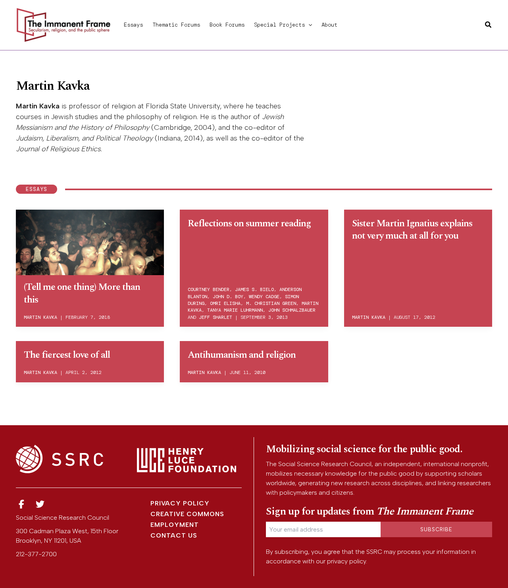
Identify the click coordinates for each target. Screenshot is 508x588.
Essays (133, 24)
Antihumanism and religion (242, 355)
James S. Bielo (254, 289)
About (329, 24)
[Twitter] (40, 504)
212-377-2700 (36, 554)
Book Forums (227, 24)
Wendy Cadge (264, 296)
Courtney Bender (208, 289)
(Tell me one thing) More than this (82, 293)
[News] (21, 504)
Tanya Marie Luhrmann (235, 310)
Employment (174, 524)
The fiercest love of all (67, 355)
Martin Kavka (40, 317)
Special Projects (279, 24)
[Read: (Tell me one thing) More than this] (90, 241)
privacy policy (346, 561)
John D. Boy (228, 296)
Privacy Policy (180, 503)
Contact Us (173, 535)
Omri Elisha (225, 303)
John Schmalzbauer (292, 310)
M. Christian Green (271, 303)
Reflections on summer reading (249, 223)
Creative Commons (187, 514)
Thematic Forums (176, 24)
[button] (308, 24)
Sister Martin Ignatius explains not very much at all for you (412, 229)
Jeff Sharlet (215, 317)
